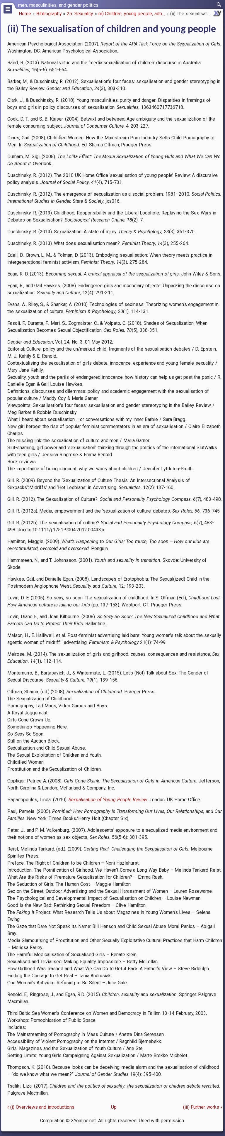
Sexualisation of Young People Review (108, 799)
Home (25, 13)
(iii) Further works (202, 1107)
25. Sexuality (80, 13)
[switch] (219, 5)
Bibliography (49, 13)
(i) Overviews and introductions (40, 1107)
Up (114, 1107)
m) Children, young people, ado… (131, 13)
